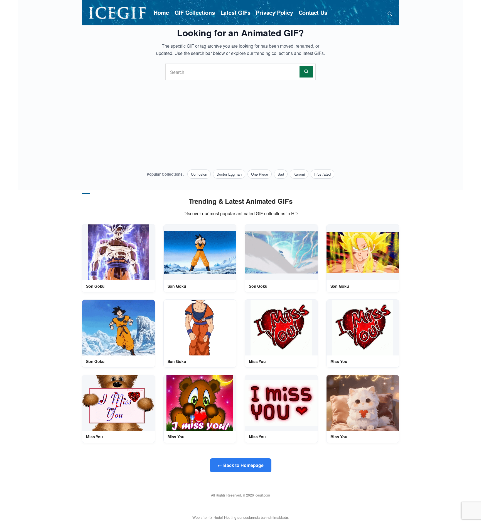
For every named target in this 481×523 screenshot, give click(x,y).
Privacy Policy (274, 12)
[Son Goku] (118, 252)
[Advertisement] (240, 125)
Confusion (199, 174)
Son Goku (95, 286)
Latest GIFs (235, 12)
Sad (281, 174)
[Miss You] (281, 327)
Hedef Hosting (224, 517)
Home (161, 12)
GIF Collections (195, 12)
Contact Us (313, 12)
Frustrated (322, 174)
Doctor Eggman (229, 174)
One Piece (259, 174)
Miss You (257, 361)
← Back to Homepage (241, 465)
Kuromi (299, 174)
